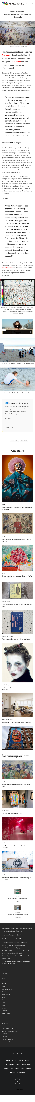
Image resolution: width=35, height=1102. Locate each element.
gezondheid (10, 636)
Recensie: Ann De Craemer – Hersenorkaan (16, 639)
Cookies (4, 1036)
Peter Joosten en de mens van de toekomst (17, 915)
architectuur (6, 994)
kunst (13, 11)
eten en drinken (7, 989)
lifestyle (8, 685)
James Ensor (24, 440)
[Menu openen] (32, 3)
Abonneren (9, 427)
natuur (4, 1008)
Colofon (4, 1033)
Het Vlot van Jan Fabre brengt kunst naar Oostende (15, 846)
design (3, 719)
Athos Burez (15, 61)
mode (12, 685)
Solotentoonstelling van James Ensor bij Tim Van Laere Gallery (17, 577)
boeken (4, 601)
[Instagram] (14, 1053)
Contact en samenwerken (10, 1031)
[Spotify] (21, 1053)
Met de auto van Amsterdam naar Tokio (17, 899)
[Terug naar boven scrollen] (17, 1081)
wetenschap (6, 1013)
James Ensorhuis (7, 268)
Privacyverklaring (7, 1039)
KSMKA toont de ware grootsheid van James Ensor (16, 785)
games (4, 991)
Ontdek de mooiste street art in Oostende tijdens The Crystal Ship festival (15, 756)
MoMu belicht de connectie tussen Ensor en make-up (16, 688)
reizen (11, 719)
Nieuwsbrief (6, 1042)
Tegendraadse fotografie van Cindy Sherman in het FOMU (17, 508)
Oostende (6, 55)
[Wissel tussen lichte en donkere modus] (26, 3)
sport (3, 1002)
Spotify (19, 935)
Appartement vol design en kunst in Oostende (16, 722)
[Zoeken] (29, 3)
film (3, 1000)
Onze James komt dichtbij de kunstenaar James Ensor (17, 605)
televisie (4, 1010)
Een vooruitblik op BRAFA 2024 (12, 813)
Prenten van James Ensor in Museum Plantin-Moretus (16, 540)
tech (3, 1005)
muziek (4, 981)
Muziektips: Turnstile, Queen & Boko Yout (14, 943)
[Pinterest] (17, 1053)
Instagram (12, 935)
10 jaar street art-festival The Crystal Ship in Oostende (16, 878)
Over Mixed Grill (7, 1028)
